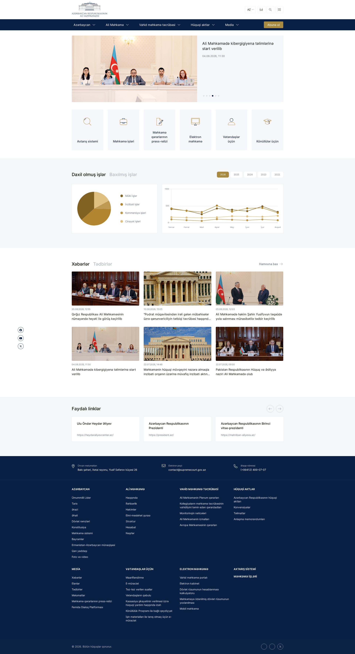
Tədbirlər (102, 264)
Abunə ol (273, 25)
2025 (236, 174)
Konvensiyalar (242, 507)
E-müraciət (132, 583)
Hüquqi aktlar (244, 489)
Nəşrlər (130, 533)
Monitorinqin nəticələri (193, 513)
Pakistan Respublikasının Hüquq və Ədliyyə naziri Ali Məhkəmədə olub (246, 372)
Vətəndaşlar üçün (139, 569)
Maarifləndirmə (135, 577)
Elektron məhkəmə (194, 569)
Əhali (75, 515)
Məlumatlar (78, 595)
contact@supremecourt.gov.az (187, 469)
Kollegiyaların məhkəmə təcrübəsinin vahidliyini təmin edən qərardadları (202, 505)
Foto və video (80, 556)
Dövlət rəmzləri (81, 521)
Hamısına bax (268, 264)
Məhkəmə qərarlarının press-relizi (92, 601)
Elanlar (76, 583)
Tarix (75, 503)
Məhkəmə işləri (245, 576)
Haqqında (132, 497)
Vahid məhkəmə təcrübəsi (199, 489)
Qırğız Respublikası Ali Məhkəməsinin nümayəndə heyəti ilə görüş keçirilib (98, 316)
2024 (250, 174)
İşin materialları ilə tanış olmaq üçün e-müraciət (149, 618)
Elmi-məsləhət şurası (138, 515)
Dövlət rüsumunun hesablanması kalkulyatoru (199, 591)
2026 (223, 174)
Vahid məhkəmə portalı (193, 577)
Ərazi (75, 509)
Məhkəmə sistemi (82, 533)
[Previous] (270, 408)
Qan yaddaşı (79, 550)
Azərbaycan (80, 489)
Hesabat (131, 527)
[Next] (279, 408)
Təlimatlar (239, 513)
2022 (277, 174)
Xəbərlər (80, 264)
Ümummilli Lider (81, 497)
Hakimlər (131, 509)
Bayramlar (78, 539)
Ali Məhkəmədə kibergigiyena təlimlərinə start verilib (238, 46)
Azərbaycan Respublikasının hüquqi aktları (255, 499)
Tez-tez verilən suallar (139, 589)
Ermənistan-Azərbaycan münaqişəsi (93, 545)
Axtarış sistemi (245, 569)
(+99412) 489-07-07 (253, 469)
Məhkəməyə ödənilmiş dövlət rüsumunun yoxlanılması (204, 600)
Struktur (131, 521)
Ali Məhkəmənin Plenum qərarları (199, 497)
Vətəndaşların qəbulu (138, 595)
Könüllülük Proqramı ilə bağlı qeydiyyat (149, 610)
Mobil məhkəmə (189, 608)
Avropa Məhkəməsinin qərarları (198, 525)
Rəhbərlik (131, 503)
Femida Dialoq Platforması (87, 607)
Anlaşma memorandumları (249, 519)
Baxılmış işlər (123, 174)
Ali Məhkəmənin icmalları (194, 519)
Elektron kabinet (189, 583)
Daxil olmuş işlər (89, 174)
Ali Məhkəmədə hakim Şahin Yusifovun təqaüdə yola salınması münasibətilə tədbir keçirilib (249, 316)
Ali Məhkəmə (135, 489)
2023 (263, 174)
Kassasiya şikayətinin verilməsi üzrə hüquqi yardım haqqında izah (147, 603)
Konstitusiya (79, 527)
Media (76, 569)
